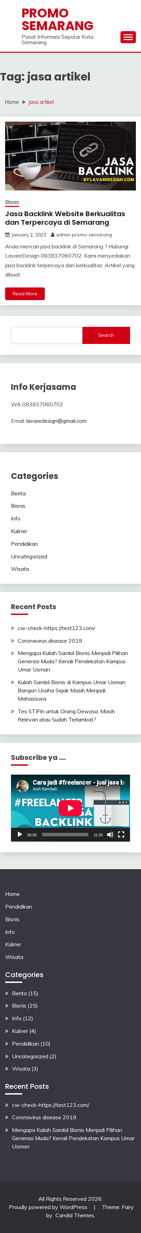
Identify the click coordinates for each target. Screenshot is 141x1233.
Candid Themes (74, 1215)
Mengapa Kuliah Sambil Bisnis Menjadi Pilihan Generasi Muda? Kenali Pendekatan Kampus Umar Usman (73, 661)
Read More (25, 294)
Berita (18, 493)
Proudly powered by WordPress (49, 1207)
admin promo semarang (84, 235)
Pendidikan (24, 543)
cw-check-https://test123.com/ (56, 628)
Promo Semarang (57, 19)
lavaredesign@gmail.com (56, 420)
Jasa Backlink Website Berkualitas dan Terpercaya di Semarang (65, 218)
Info (16, 518)
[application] (70, 808)
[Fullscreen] (121, 834)
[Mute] (110, 834)
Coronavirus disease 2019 (50, 640)
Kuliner (19, 531)
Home (12, 893)
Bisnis (12, 202)
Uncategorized (29, 556)
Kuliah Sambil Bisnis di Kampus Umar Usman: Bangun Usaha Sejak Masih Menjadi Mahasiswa (72, 690)
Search (106, 335)
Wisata (20, 568)
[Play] (19, 834)
